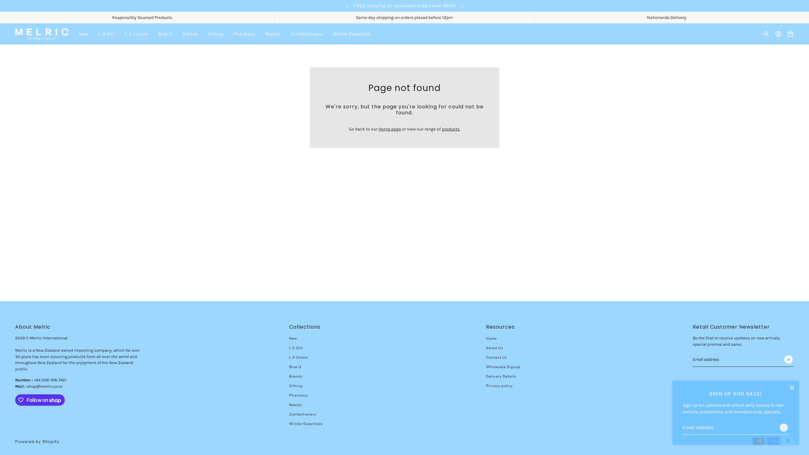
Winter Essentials (306, 424)
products (450, 129)
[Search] (766, 33)
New (293, 338)
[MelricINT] (42, 33)
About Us (494, 348)
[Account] (778, 33)
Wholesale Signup (503, 367)
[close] (792, 388)
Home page (390, 129)
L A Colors (298, 357)
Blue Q (295, 367)
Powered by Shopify (37, 441)
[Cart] (790, 33)
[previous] (347, 6)
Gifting (296, 386)
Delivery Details (501, 376)
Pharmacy (298, 395)
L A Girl (296, 348)
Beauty (295, 405)
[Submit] (784, 427)
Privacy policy (499, 386)
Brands (295, 376)
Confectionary (302, 414)
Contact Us (496, 357)
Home (491, 338)
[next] (462, 6)
